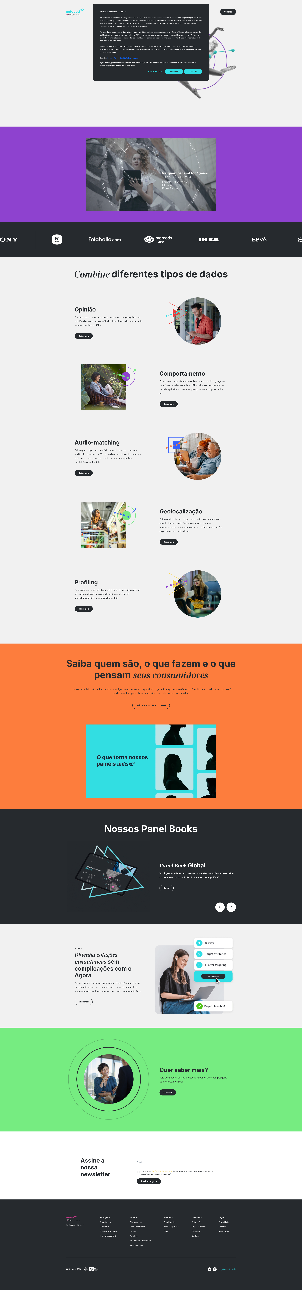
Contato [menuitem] (195, 1236)
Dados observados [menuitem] (108, 1231)
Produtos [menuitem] (134, 1217)
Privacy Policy (112, 58)
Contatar (168, 1092)
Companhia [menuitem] (197, 1217)
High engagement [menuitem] (108, 1236)
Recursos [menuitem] (168, 1217)
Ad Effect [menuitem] (134, 1236)
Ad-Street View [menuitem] (136, 1245)
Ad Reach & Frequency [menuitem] (140, 1240)
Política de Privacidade (162, 1171)
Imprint (135, 58)
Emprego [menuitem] (196, 1231)
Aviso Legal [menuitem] (224, 1231)
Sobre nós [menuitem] (196, 1222)
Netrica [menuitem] (133, 1231)
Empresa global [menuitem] (199, 1227)
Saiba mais (84, 1002)
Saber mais (84, 336)
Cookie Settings (155, 71)
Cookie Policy (125, 58)
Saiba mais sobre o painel (151, 705)
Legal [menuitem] (221, 1217)
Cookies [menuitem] (222, 1227)
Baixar (167, 888)
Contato (228, 12)
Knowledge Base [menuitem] (171, 1227)
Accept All (174, 71)
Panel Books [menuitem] (169, 1222)
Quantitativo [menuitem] (105, 1222)
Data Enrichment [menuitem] (137, 1227)
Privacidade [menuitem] (224, 1222)
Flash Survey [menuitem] (136, 1222)
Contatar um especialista (90, 81)
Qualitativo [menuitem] (104, 1227)
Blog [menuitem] (166, 1231)
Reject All (193, 71)
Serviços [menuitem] (104, 1217)
